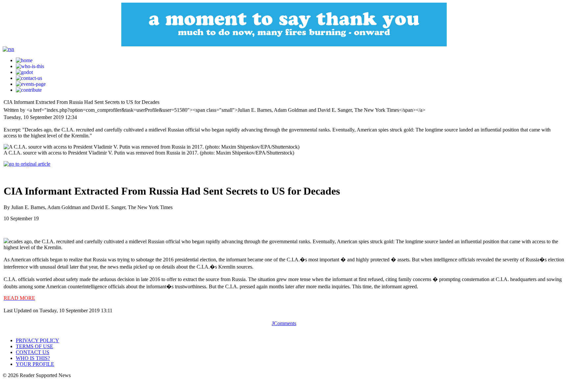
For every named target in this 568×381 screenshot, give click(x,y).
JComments (284, 323)
